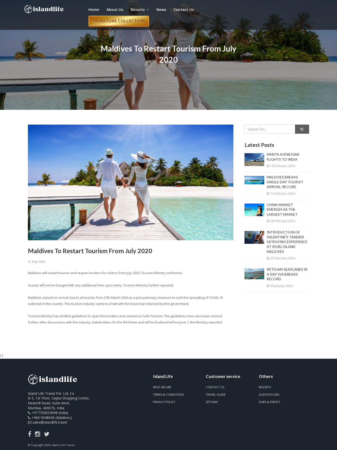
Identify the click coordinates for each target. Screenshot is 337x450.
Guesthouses (269, 395)
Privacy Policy (164, 402)
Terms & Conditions (168, 395)
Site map (212, 402)
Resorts (138, 9)
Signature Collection (119, 21)
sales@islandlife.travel (49, 422)
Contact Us (184, 9)
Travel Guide (215, 395)
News (161, 9)
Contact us (215, 387)
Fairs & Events (269, 402)
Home (93, 9)
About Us (115, 9)
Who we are (162, 387)
